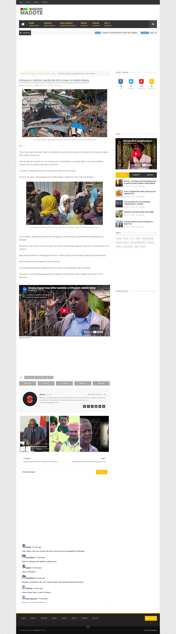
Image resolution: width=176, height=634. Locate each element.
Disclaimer (153, 630)
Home (21, 2)
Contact (45, 2)
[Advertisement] (88, 54)
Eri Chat (95, 618)
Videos (84, 24)
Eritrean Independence (138, 242)
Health (118, 246)
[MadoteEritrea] (84, 406)
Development (68, 24)
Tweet (29, 383)
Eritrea (76, 33)
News (34, 24)
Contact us (152, 618)
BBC (23, 146)
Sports (143, 246)
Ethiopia (40, 73)
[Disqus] (64, 509)
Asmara (119, 238)
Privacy (146, 630)
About (28, 2)
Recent (122, 175)
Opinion (49, 24)
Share (47, 383)
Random (150, 175)
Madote (37, 630)
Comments (136, 175)
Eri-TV (108, 24)
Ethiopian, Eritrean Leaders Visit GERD (139, 212)
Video (54, 73)
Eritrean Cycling (147, 238)
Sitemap (36, 2)
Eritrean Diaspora (122, 242)
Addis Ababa (30, 73)
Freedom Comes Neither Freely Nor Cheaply (97, 33)
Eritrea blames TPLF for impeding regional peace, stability (137, 203)
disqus (102, 472)
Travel (54, 618)
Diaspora (44, 618)
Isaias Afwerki (128, 246)
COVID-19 (122, 33)
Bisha (126, 238)
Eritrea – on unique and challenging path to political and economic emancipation (140, 182)
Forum (95, 24)
